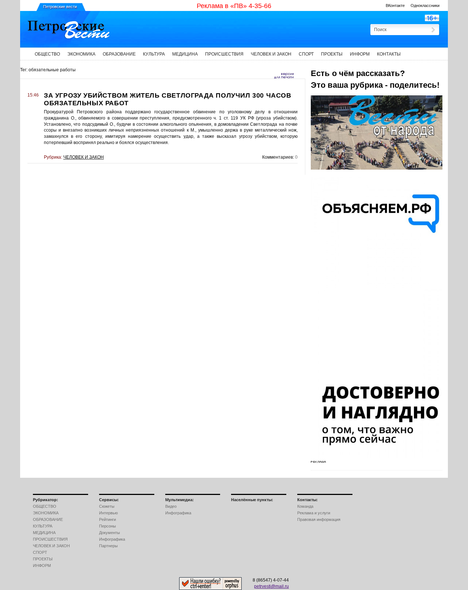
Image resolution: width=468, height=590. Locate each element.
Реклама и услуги (313, 513)
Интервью (108, 513)
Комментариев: (278, 157)
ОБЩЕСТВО (47, 54)
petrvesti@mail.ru (271, 586)
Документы (109, 532)
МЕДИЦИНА (185, 54)
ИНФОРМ (360, 54)
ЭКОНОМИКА (81, 54)
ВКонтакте (395, 5)
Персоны (107, 526)
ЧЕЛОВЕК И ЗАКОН (271, 54)
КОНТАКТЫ (389, 54)
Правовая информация (318, 519)
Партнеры (108, 546)
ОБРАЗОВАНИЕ (119, 54)
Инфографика (112, 539)
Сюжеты (106, 506)
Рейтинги (107, 519)
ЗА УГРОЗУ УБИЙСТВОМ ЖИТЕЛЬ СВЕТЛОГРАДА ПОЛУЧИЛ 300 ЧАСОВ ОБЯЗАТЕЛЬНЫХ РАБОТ (167, 99)
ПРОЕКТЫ (332, 54)
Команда (305, 506)
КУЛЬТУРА (154, 54)
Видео (171, 506)
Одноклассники (425, 5)
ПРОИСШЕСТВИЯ (224, 54)
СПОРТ (306, 54)
